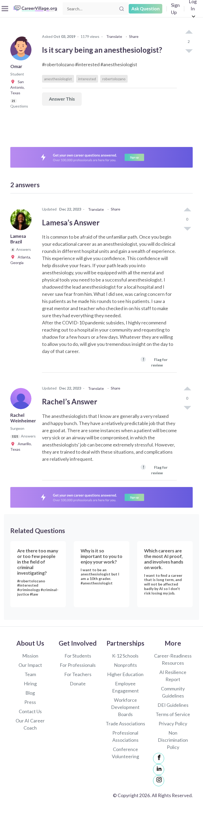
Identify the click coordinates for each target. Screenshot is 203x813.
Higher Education (125, 674)
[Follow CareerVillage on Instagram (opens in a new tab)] (158, 780)
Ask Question (145, 8)
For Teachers (77, 674)
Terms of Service (173, 714)
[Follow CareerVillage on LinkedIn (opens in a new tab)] (158, 769)
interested (87, 79)
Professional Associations (125, 736)
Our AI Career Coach (30, 724)
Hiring (30, 683)
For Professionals (78, 665)
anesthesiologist (58, 79)
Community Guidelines (173, 692)
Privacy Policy (173, 723)
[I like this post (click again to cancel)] (188, 32)
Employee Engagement (125, 687)
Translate (114, 36)
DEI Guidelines (173, 705)
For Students (77, 656)
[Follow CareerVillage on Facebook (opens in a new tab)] (158, 758)
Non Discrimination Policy (173, 740)
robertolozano (114, 79)
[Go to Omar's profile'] (22, 51)
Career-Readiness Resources (173, 659)
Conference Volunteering (125, 752)
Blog (30, 693)
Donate (78, 683)
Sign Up (175, 8)
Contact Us (30, 711)
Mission (30, 656)
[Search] (121, 9)
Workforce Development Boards (125, 707)
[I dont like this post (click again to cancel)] (188, 50)
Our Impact (30, 665)
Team (30, 674)
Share (134, 36)
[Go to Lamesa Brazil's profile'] (22, 221)
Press (30, 702)
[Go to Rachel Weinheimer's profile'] (22, 400)
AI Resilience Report (172, 675)
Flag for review (155, 361)
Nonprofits (125, 665)
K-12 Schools (125, 656)
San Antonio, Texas (17, 87)
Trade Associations (125, 723)
